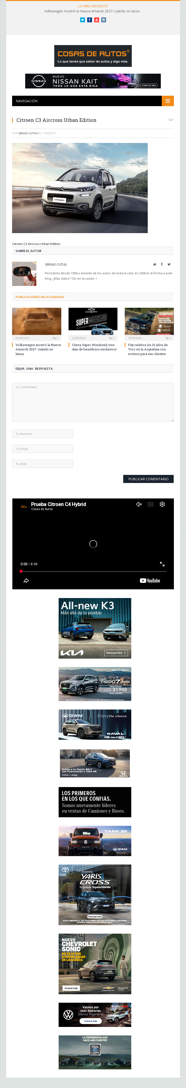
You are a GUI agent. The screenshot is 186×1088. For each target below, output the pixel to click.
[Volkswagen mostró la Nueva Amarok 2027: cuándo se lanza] (36, 324)
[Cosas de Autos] (93, 55)
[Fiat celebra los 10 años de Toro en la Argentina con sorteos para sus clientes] (149, 324)
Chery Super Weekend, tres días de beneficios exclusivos (94, 347)
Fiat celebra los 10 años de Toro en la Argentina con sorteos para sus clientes (148, 349)
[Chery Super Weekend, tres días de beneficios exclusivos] (93, 324)
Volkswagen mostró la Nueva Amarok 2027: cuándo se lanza (92, 11)
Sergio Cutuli (28, 133)
